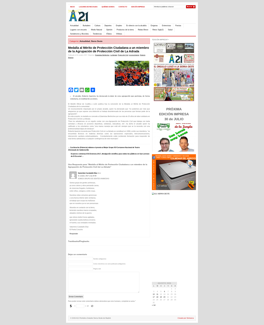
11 (157, 294)
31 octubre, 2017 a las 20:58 (87, 176)
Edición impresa (138, 7)
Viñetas (119, 34)
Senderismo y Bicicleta (79, 34)
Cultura (97, 26)
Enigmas (154, 26)
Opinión (109, 30)
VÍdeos (109, 34)
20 (164, 297)
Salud (170, 30)
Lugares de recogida (88, 7)
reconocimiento (134, 55)
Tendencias (97, 34)
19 (161, 297)
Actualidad (74, 26)
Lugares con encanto (78, 30)
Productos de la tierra (125, 30)
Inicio (72, 7)
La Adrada (113, 55)
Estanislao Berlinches (102, 55)
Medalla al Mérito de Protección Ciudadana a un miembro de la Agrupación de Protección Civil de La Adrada (108, 49)
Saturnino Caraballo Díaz (87, 173)
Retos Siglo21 (158, 30)
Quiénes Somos (108, 7)
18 (157, 297)
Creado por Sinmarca (186, 318)
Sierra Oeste (96, 41)
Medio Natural (96, 30)
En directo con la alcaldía (136, 26)
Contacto (123, 7)
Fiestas (178, 26)
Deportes (108, 26)
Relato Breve (143, 30)
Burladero (86, 26)
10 (154, 294)
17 (154, 297)
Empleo (119, 26)
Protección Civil (123, 55)
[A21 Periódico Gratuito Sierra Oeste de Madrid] (80, 23)
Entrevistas (166, 26)
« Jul (154, 305)
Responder (74, 234)
